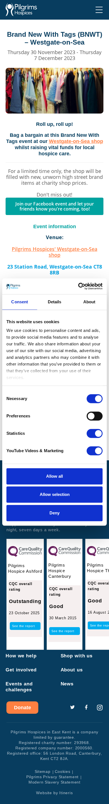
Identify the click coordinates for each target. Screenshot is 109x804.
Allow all (54, 476)
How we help (21, 656)
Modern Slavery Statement (54, 782)
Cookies (62, 771)
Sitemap (43, 771)
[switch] (95, 416)
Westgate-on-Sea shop (76, 141)
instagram (100, 707)
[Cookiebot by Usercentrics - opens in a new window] (78, 286)
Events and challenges (19, 686)
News (67, 684)
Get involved (21, 670)
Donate (22, 707)
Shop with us (77, 656)
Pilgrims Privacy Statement (52, 777)
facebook (86, 707)
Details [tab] (54, 301)
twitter (72, 707)
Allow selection (55, 494)
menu (99, 9)
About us (72, 670)
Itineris (66, 793)
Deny (54, 512)
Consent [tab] (19, 301)
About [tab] (89, 301)
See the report (23, 626)
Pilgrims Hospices (21, 10)
